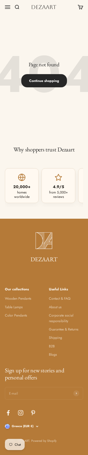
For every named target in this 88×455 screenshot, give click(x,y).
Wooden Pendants (18, 298)
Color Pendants (16, 315)
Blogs (53, 354)
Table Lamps (14, 307)
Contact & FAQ (59, 298)
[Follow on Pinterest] (33, 413)
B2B (52, 346)
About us (55, 307)
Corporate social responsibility (61, 318)
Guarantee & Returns (63, 329)
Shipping (55, 337)
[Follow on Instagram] (20, 413)
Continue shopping (44, 80)
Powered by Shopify (43, 441)
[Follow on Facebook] (8, 413)
